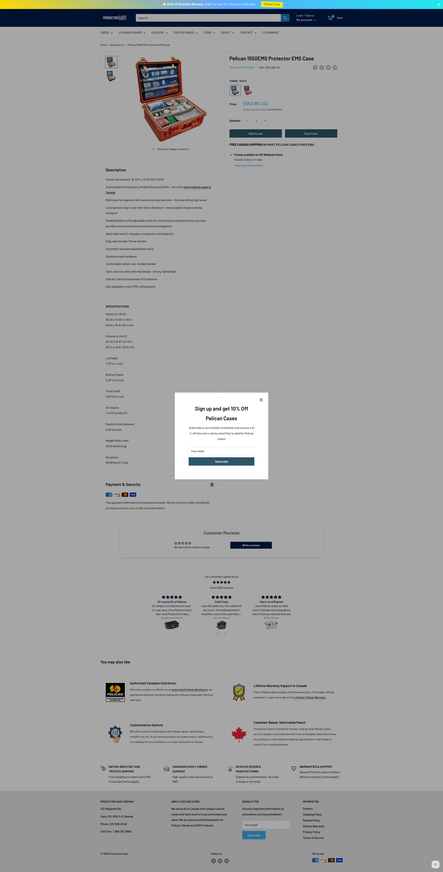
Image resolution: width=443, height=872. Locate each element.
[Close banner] (439, 4)
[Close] (261, 399)
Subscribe (221, 461)
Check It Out (269, 4)
